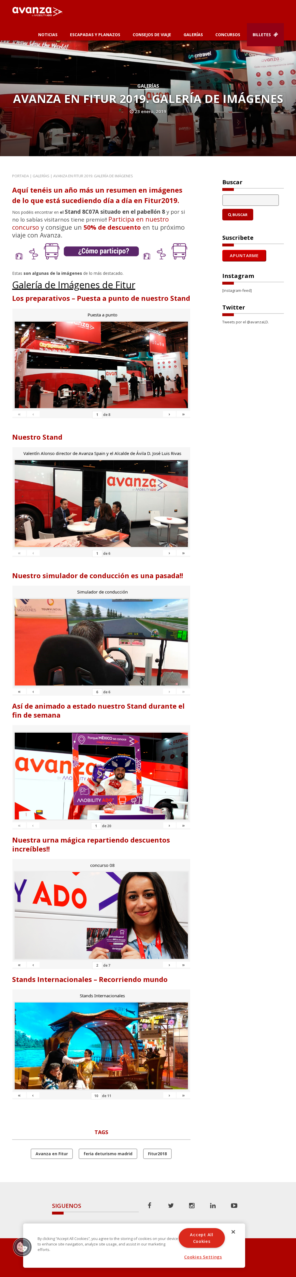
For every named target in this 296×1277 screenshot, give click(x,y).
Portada (20, 175)
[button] (22, 1247)
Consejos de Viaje (152, 34)
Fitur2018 (157, 1153)
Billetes (262, 34)
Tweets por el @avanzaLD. (245, 322)
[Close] (233, 1231)
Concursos (227, 34)
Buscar (239, 214)
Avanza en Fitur (52, 1153)
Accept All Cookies (201, 1238)
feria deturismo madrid (108, 1153)
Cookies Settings (203, 1257)
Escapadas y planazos (95, 34)
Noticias (48, 34)
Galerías (193, 34)
